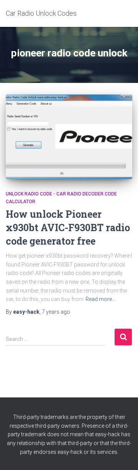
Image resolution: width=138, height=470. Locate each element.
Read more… (100, 299)
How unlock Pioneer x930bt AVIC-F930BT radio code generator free (68, 227)
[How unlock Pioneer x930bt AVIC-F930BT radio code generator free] (69, 136)
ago (56, 312)
